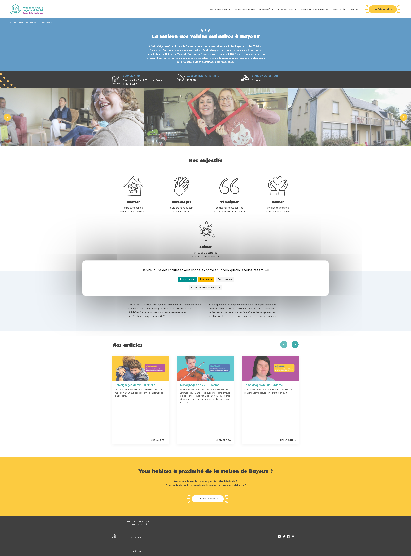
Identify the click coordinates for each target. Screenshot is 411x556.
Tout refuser (206, 279)
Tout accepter (187, 279)
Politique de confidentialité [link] (205, 287)
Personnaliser (225, 279)
